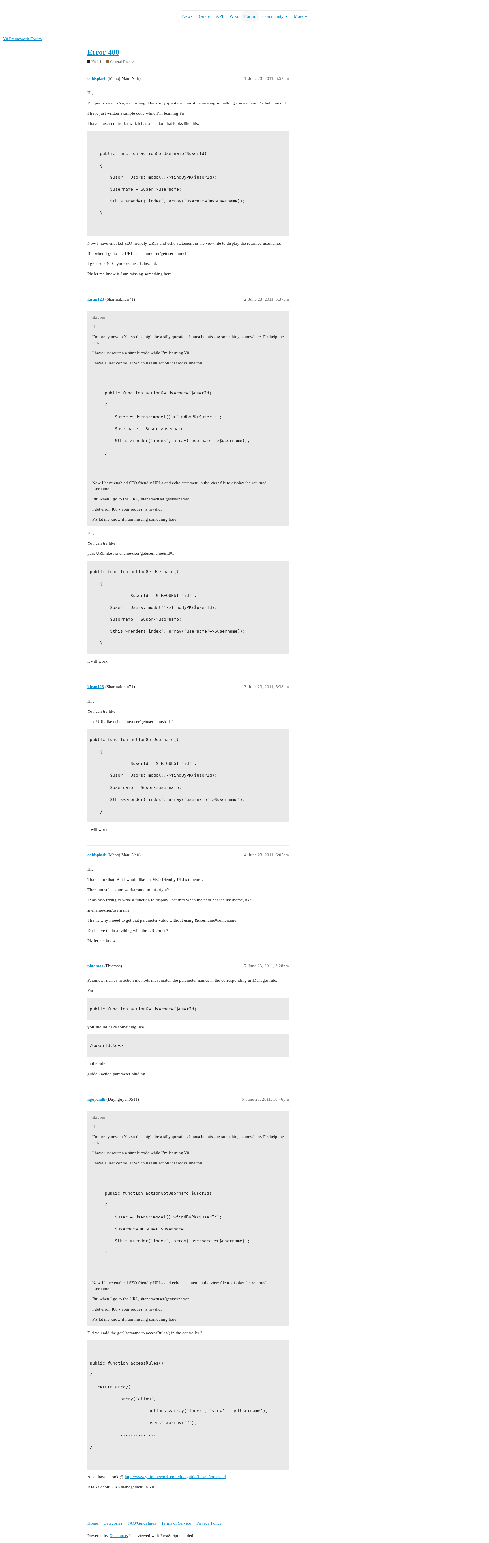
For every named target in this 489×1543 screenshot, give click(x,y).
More (299, 16)
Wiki (234, 16)
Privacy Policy (209, 1523)
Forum (250, 16)
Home (92, 1523)
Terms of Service (176, 1523)
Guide (204, 16)
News (187, 16)
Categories (113, 1523)
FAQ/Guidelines (142, 1523)
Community (273, 16)
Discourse (118, 1535)
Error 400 (103, 52)
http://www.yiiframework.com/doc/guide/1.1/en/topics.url (175, 1476)
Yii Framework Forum (22, 39)
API (219, 16)
